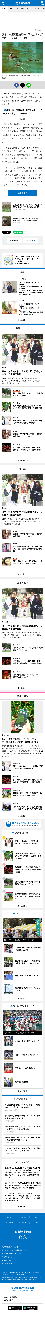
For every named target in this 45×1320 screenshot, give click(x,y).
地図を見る (22, 193)
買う (28, 8)
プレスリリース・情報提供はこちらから (16, 1250)
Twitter (25, 1237)
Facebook (19, 1237)
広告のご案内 (7, 1260)
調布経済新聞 (22, 3)
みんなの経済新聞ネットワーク (22, 1289)
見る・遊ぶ (20, 8)
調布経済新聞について (10, 1247)
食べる (12, 8)
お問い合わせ (7, 1257)
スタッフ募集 (7, 1263)
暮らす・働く (36, 8)
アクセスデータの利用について (13, 1253)
